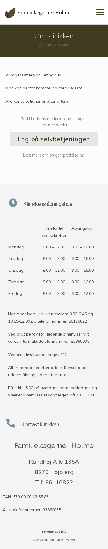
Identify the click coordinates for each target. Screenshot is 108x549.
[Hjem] (41, 45)
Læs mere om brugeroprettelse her (54, 155)
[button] (100, 12)
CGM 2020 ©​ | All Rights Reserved (54, 539)
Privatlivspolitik (54, 531)
